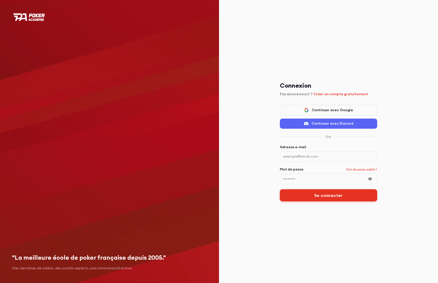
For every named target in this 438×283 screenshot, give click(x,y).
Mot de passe (291, 169)
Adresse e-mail (293, 147)
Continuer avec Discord (332, 123)
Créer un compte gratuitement (340, 94)
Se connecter (328, 195)
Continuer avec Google (332, 110)
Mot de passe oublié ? (361, 169)
